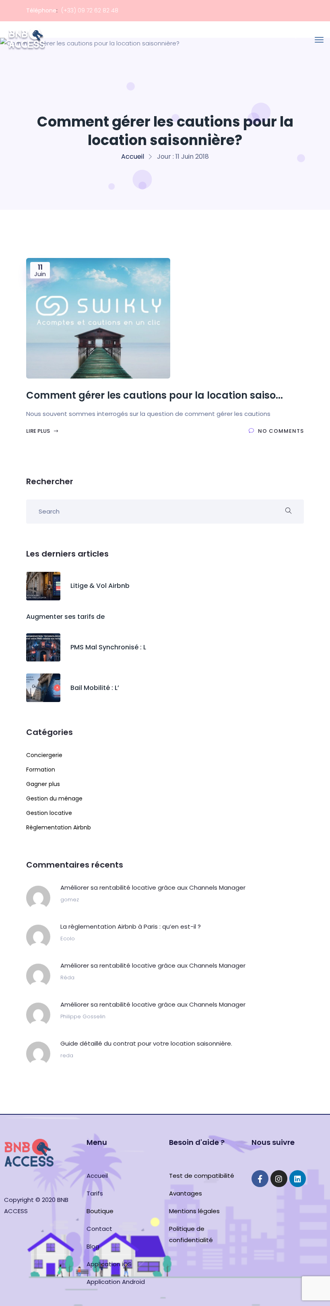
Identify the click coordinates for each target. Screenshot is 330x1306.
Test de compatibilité (201, 1175)
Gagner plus (43, 784)
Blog (93, 1246)
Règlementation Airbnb (58, 827)
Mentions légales (194, 1211)
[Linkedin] (297, 1178)
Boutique (100, 1211)
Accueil (132, 156)
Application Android (116, 1281)
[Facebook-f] (260, 1178)
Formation (40, 770)
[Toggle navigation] (319, 40)
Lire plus (38, 431)
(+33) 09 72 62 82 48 (89, 10)
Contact (99, 1228)
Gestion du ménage (54, 798)
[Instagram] (278, 1178)
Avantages (185, 1193)
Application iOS (109, 1264)
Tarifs (95, 1193)
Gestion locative (49, 813)
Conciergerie (44, 755)
